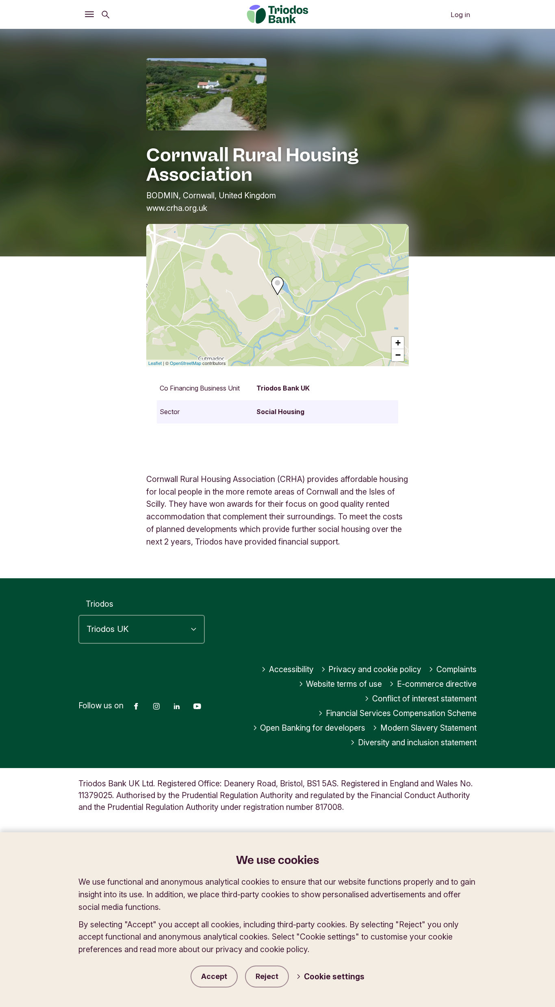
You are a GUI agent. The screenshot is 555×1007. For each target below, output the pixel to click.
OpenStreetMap (185, 363)
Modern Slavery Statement (428, 728)
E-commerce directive (437, 684)
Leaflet (155, 363)
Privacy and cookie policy (374, 669)
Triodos (99, 604)
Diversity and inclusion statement (417, 742)
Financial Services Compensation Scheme (401, 713)
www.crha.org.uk (176, 208)
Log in (460, 15)
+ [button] (398, 343)
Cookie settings (334, 976)
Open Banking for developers (312, 728)
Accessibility (291, 669)
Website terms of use (344, 684)
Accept (214, 976)
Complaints (456, 669)
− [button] (398, 355)
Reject (267, 976)
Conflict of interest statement (424, 698)
